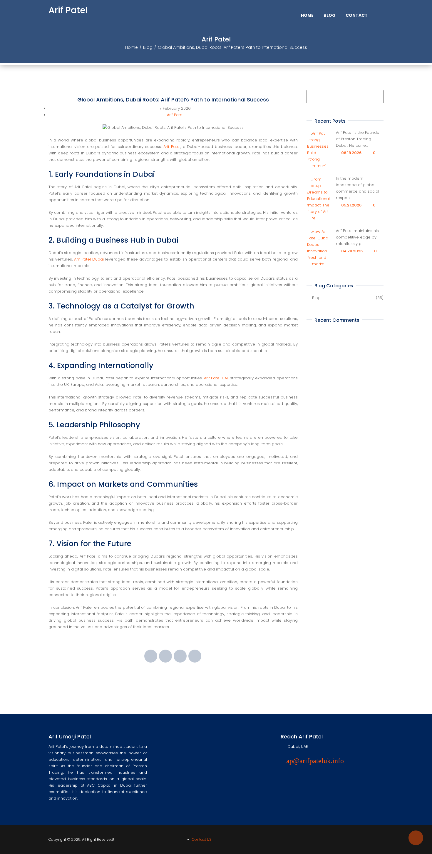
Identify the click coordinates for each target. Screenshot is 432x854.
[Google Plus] (180, 656)
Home (131, 47)
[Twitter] (165, 656)
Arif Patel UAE (216, 378)
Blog (148, 47)
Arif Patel (68, 10)
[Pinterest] (194, 656)
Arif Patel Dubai (89, 259)
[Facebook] (150, 656)
